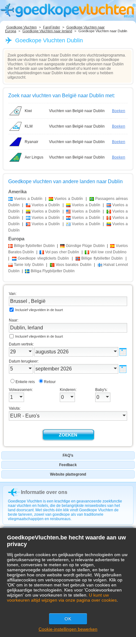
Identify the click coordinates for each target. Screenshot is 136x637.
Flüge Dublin (85, 245)
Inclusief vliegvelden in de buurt (39, 310)
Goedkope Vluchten (21, 27)
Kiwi (28, 111)
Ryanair (31, 142)
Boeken (118, 111)
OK (68, 618)
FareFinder (51, 27)
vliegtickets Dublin (43, 258)
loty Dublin (29, 264)
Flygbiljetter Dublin (53, 271)
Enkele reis (25, 382)
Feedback (68, 465)
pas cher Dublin (62, 252)
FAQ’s (68, 455)
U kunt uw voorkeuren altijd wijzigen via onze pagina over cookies (62, 597)
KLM (29, 126)
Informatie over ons (44, 492)
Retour (50, 382)
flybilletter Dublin (34, 245)
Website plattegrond (68, 474)
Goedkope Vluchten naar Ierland (47, 31)
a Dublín (28, 198)
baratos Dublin (73, 264)
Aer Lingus (34, 157)
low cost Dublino (108, 252)
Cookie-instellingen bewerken (68, 629)
